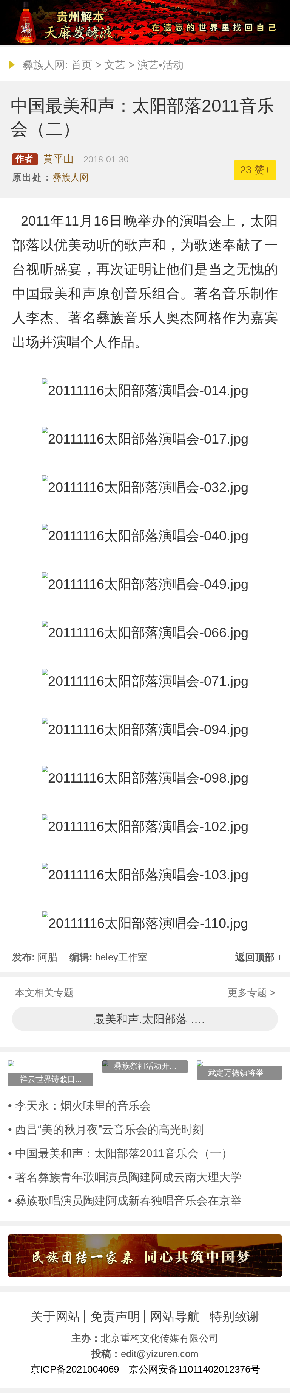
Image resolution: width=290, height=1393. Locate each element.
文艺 (114, 65)
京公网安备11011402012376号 (194, 1369)
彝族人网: (45, 65)
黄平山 (58, 159)
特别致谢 (234, 1316)
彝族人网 (70, 177)
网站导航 (175, 1316)
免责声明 (115, 1316)
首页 (81, 65)
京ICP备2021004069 (74, 1369)
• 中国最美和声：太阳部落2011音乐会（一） (120, 1153)
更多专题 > (251, 992)
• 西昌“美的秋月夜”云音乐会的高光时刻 (106, 1129)
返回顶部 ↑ (258, 957)
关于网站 (55, 1316)
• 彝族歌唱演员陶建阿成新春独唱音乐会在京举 (125, 1200)
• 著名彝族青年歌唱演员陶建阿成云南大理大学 (125, 1177)
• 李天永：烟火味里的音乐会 (79, 1105)
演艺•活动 (160, 65)
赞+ (255, 170)
